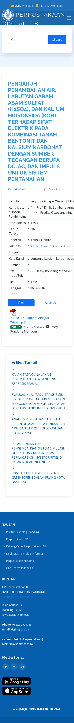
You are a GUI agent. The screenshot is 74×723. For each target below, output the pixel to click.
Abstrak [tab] (50, 303)
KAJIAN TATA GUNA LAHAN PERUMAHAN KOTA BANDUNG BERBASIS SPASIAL (34, 379)
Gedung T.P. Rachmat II (16, 597)
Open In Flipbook (34, 327)
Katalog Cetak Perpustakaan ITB (26, 546)
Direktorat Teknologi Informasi (25, 553)
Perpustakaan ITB (17, 539)
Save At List (56, 189)
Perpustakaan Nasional (20, 560)
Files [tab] (21, 303)
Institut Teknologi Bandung (22, 532)
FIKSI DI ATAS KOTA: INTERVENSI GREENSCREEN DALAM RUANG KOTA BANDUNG (38, 477)
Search (59, 39)
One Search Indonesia (19, 568)
